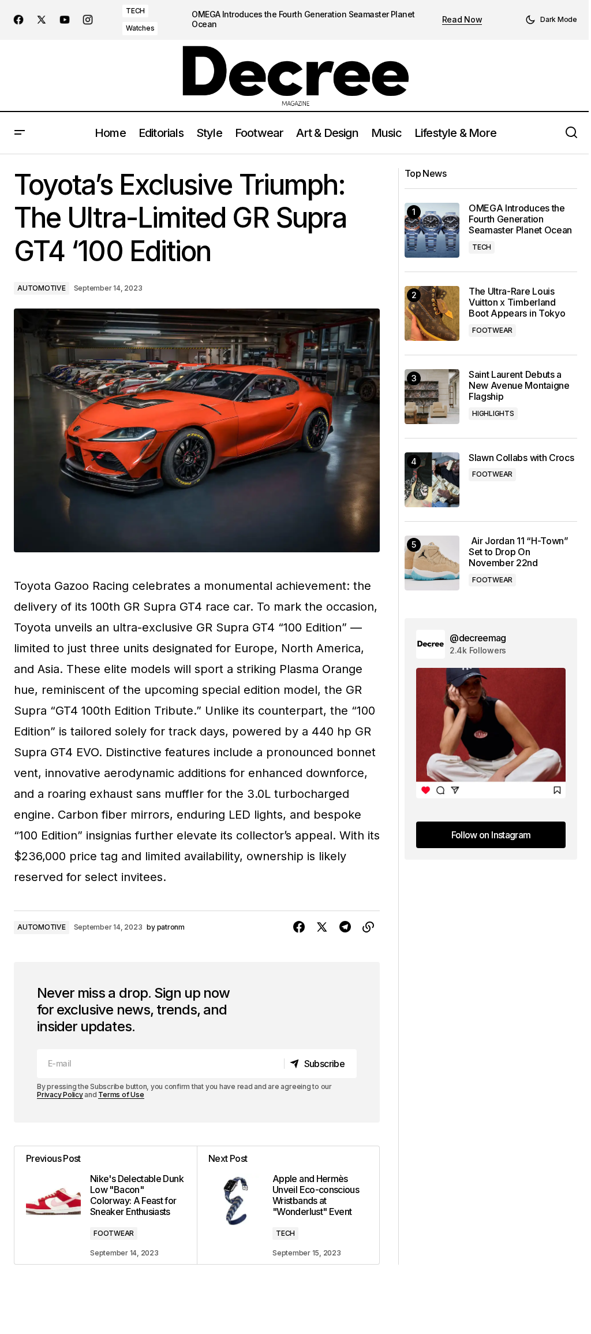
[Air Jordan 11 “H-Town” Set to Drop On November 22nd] (432, 563)
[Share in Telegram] (345, 927)
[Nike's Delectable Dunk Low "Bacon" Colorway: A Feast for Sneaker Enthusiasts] (105, 1205)
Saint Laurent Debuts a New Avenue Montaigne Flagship (519, 385)
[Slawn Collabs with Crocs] (432, 479)
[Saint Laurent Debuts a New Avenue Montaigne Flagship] (432, 396)
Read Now (462, 19)
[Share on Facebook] (299, 927)
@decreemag (478, 638)
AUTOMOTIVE (41, 288)
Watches (140, 28)
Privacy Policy (60, 1094)
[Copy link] (368, 927)
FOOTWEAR (113, 1233)
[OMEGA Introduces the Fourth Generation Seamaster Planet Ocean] (432, 230)
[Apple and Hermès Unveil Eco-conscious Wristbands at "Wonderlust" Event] (288, 1205)
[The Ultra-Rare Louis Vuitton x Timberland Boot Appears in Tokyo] (432, 313)
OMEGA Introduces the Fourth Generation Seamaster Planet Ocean (303, 19)
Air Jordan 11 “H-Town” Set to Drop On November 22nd (518, 552)
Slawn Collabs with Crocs (521, 457)
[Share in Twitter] (322, 927)
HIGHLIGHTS (493, 413)
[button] (551, 20)
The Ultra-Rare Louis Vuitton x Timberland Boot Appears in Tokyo (517, 302)
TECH (135, 10)
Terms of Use (121, 1094)
